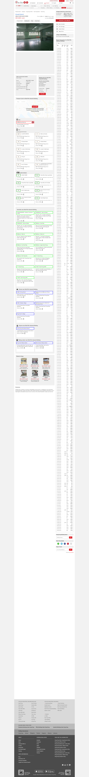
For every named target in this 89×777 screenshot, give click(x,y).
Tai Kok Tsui (33, 721)
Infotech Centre (48, 721)
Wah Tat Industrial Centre (62, 705)
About (19, 740)
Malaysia (49, 733)
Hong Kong (20, 733)
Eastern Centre (47, 710)
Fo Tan (32, 706)
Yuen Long (33, 714)
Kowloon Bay (33, 705)
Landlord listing (26, 5)
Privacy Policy (54, 774)
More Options (69, 8)
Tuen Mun (20, 710)
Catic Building (47, 719)
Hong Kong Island (48, 703)
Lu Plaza (46, 716)
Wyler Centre (46, 364)
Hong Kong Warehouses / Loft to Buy (62, 752)
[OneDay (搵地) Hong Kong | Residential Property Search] (21, 2)
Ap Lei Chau (33, 708)
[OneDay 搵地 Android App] (50, 771)
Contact (20, 745)
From (45, 5)
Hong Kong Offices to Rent (60, 742)
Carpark (54, 3)
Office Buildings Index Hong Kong (43, 727)
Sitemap (20, 751)
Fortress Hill (33, 717)
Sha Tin (20, 719)
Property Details (20, 20)
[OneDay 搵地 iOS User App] (39, 771)
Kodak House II (47, 705)
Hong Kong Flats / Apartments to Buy (62, 749)
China (38, 743)
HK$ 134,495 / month (46, 366)
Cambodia (39, 742)
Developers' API (21, 758)
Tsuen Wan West (22, 708)
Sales (59, 43)
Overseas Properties (54, 0)
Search (63, 7)
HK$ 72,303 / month (24, 379)
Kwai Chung (21, 705)
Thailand (38, 733)
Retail (61, 3)
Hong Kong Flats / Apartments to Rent (62, 740)
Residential (33, 3)
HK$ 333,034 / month (24, 366)
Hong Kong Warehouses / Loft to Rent (62, 743)
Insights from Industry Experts (24, 762)
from (48, 7)
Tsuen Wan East (21, 712)
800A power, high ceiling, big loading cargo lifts (35, 368)
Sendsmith (72, 552)
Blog (19, 756)
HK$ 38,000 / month (46, 379)
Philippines (32, 733)
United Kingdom (40, 751)
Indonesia (55, 733)
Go (70, 537)
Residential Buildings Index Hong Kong (26, 727)
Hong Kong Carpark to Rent (60, 747)
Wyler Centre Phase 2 (23, 364)
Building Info (27, 20)
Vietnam (26, 733)
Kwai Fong (21, 703)
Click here (35, 106)
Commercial (41, 3)
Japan (38, 745)
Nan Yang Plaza (47, 717)
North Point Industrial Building (50, 708)
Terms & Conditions (48, 774)
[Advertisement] (35, 62)
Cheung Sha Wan (22, 721)
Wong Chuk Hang (22, 714)
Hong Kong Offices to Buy (60, 751)
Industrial (47, 3)
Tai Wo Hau (33, 710)
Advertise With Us (22, 743)
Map (32, 20)
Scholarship (20, 747)
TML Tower (60, 710)
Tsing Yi (20, 717)
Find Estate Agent (22, 749)
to (53, 5)
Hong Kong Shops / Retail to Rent (61, 745)
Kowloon (47, 714)
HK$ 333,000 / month (35, 366)
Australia (38, 740)
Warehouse (46, 380)
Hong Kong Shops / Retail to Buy (61, 754)
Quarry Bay (21, 716)
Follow (42, 94)
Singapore (44, 733)
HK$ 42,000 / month (35, 379)
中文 (73, 3)
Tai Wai (32, 716)
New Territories (61, 703)
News (19, 742)
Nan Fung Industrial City (62, 706)
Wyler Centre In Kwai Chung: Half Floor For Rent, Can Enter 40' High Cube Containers (46, 369)
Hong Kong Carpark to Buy (60, 756)
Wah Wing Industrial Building (23, 377)
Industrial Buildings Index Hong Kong (60, 727)
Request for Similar (64, 20)
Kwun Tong (21, 706)
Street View (37, 20)
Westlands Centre (48, 706)
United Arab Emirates (41, 749)
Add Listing (62, 0)
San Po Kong (33, 703)
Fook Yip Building (61, 708)
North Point (33, 712)
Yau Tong (33, 719)
